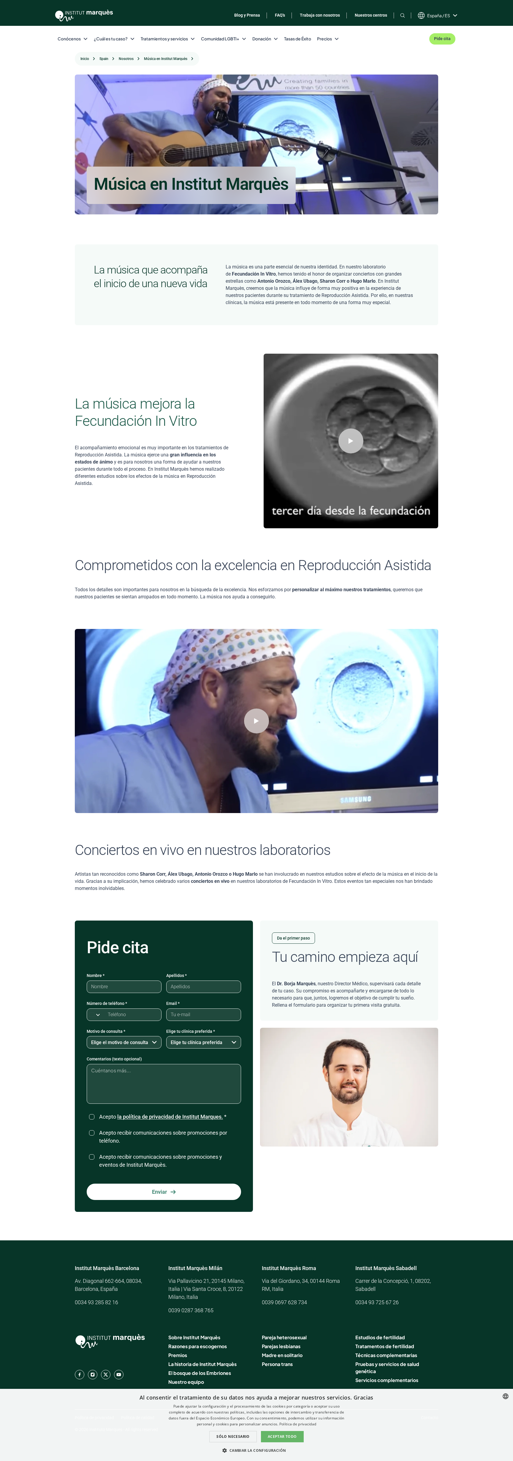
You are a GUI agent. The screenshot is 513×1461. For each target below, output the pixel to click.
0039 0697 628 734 (284, 1302)
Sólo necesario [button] (233, 1436)
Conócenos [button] (69, 38)
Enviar (159, 1192)
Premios (177, 1355)
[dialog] (256, 1425)
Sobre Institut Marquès (194, 1337)
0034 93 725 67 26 (377, 1302)
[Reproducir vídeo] (350, 441)
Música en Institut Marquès (165, 59)
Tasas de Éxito (297, 38)
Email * (173, 1003)
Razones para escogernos (197, 1346)
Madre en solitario (282, 1355)
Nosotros (126, 59)
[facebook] (79, 1374)
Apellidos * (176, 975)
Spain (103, 59)
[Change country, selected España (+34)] (95, 1015)
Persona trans (277, 1364)
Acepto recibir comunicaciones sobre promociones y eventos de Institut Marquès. (160, 1161)
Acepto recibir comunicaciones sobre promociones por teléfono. (163, 1137)
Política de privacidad (297, 1424)
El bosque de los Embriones (199, 1373)
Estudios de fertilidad (380, 1337)
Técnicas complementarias (386, 1355)
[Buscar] (402, 15)
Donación (261, 38)
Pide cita (442, 38)
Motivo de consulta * (106, 1031)
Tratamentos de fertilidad (384, 1346)
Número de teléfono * (107, 1003)
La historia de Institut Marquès (202, 1364)
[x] (105, 1374)
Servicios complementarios (386, 1380)
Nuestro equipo (186, 1382)
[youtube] (119, 1374)
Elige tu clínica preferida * (190, 1031)
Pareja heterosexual (284, 1337)
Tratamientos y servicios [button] (164, 38)
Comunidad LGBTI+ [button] (220, 38)
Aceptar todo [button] (282, 1436)
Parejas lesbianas (281, 1346)
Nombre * (95, 975)
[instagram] (92, 1374)
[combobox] (506, 1396)
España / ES (438, 15)
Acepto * (163, 1117)
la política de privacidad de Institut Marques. (170, 1117)
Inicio (84, 59)
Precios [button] (324, 38)
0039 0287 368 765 (190, 1310)
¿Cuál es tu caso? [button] (111, 38)
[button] (256, 1450)
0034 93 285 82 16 (96, 1302)
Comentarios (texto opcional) (114, 1059)
